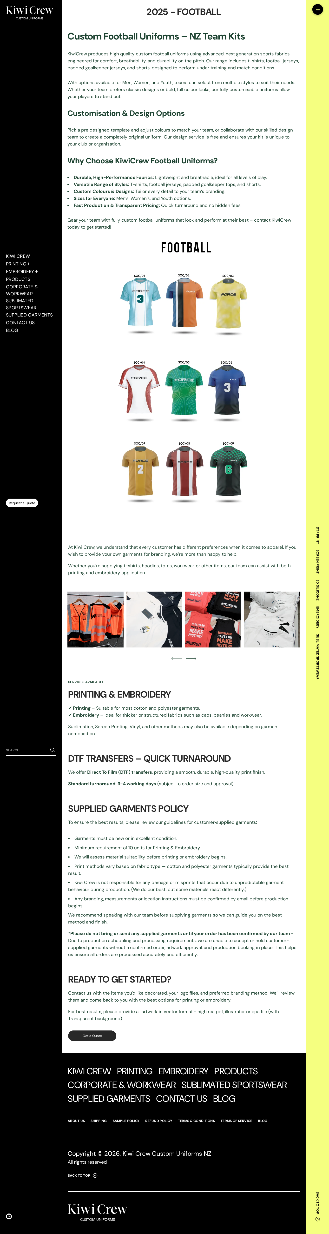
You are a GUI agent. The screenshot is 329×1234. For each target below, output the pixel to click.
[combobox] (27, 750)
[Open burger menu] (317, 9)
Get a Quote (92, 1036)
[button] (31, 750)
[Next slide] (191, 658)
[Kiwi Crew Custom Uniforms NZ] (29, 13)
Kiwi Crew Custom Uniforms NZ (167, 1153)
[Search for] (53, 750)
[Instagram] (9, 1216)
